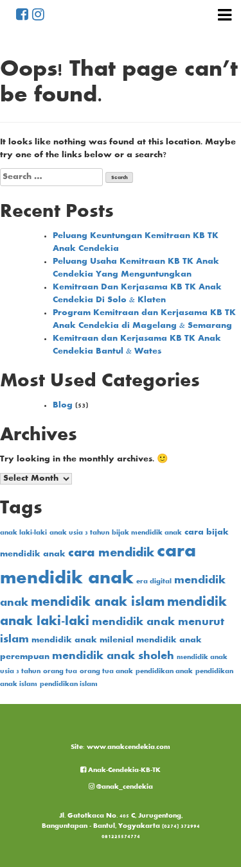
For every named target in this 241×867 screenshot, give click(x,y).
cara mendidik (111, 553)
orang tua (60, 671)
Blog (63, 405)
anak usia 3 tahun (79, 533)
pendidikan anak (164, 671)
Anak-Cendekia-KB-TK (123, 770)
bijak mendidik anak (147, 533)
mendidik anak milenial (82, 640)
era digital (154, 581)
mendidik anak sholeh (113, 656)
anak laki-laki (23, 533)
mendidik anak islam (98, 603)
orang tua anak (106, 671)
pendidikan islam (69, 684)
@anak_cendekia (123, 787)
